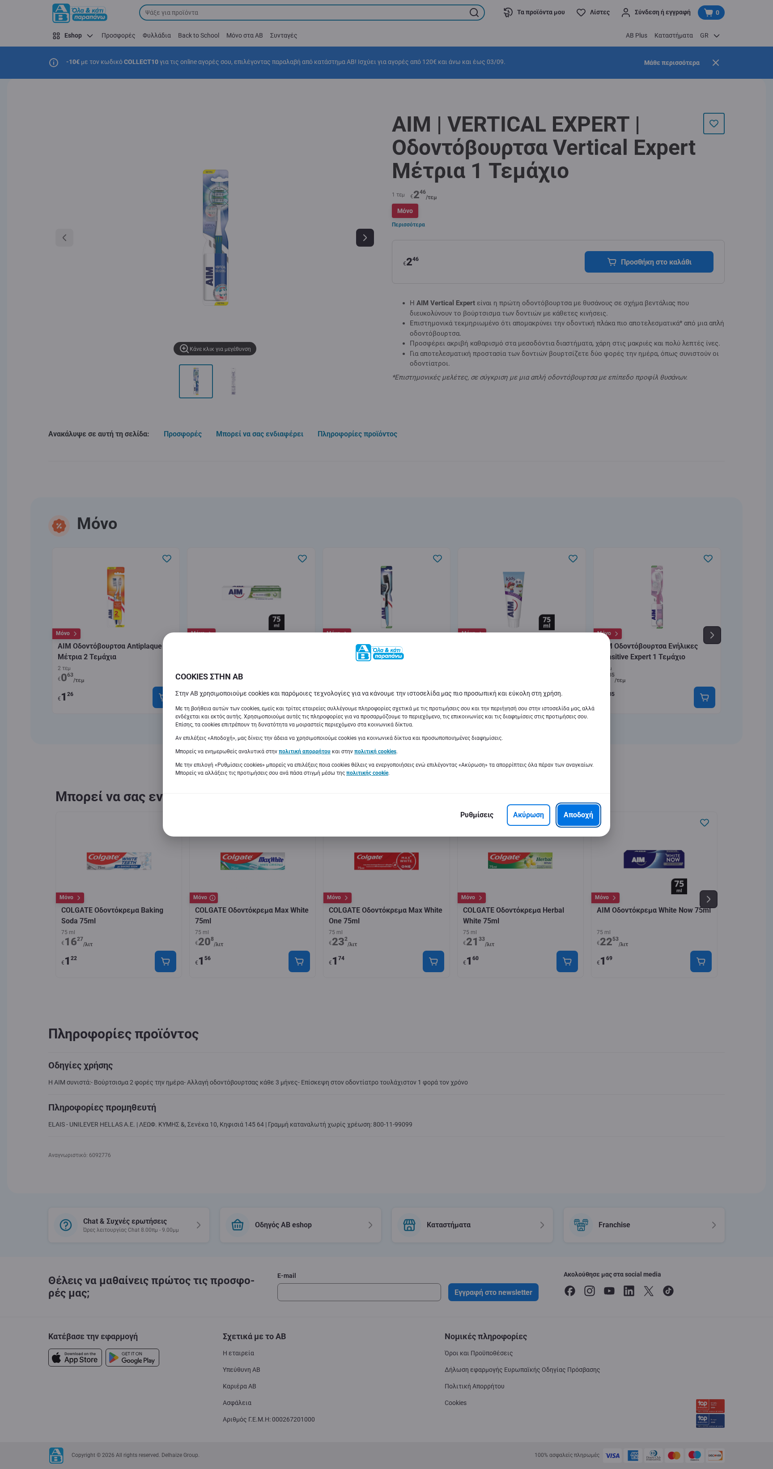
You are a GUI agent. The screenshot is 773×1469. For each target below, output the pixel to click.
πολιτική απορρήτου (305, 751)
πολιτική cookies (375, 751)
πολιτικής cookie (367, 773)
